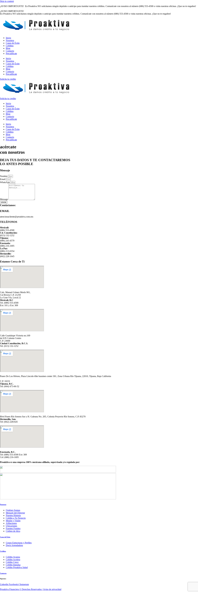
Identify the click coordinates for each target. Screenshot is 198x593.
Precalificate (11, 53)
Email (3, 179)
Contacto (10, 51)
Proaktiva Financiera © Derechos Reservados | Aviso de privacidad (30, 589)
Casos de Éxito (13, 43)
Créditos (9, 45)
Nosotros (10, 40)
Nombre (4, 176)
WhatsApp (5, 182)
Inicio (8, 38)
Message (4, 199)
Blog (8, 48)
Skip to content (7, 1)
